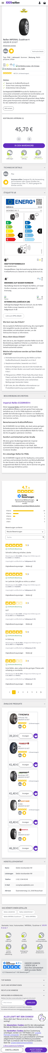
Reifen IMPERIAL (31, 917)
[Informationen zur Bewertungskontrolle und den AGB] (37, 500)
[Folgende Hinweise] (41, 692)
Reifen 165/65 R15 (9, 912)
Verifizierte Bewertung (15, 549)
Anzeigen (25, 736)
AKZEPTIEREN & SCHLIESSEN (36, 1050)
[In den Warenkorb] (35, 735)
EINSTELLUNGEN (12, 1050)
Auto (11, 925)
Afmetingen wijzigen (9, 46)
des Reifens (16, 396)
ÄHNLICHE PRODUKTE (13, 703)
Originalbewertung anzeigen (14, 566)
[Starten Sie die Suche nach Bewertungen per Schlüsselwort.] (43, 537)
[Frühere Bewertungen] (10, 692)
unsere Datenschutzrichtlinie (22, 1043)
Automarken (19, 925)
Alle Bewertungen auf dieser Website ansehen (26, 506)
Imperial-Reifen (13, 407)
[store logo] (13, 2)
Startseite (4, 925)
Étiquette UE (10, 192)
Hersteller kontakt (13, 861)
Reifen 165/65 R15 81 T (26, 912)
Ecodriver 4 (37, 925)
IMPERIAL (28, 925)
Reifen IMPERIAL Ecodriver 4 (12, 917)
